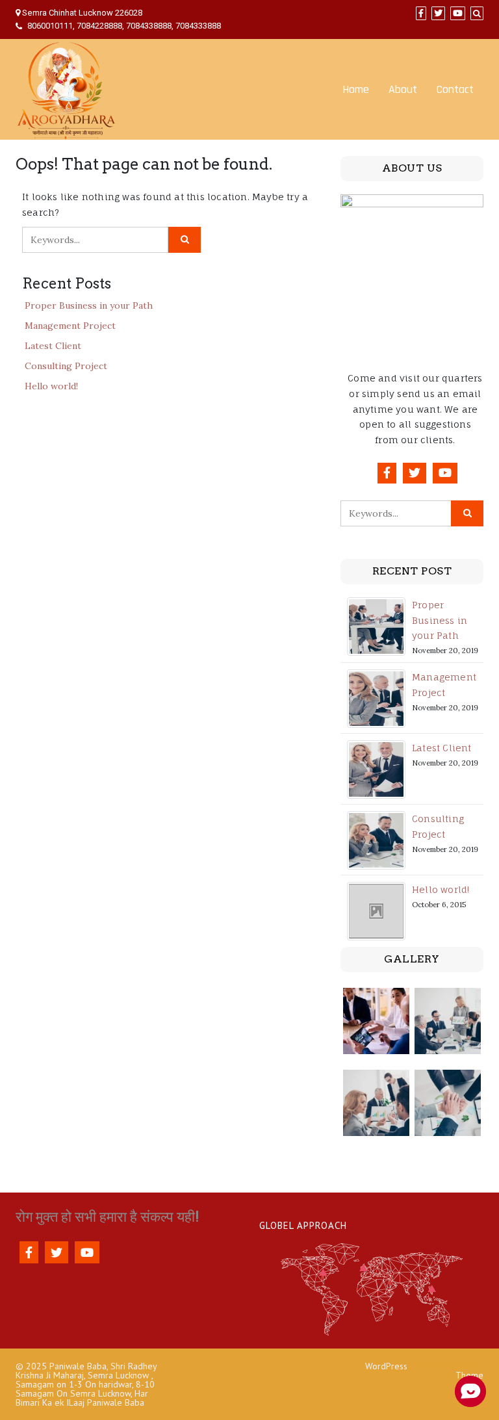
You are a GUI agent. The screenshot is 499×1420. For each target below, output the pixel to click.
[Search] (476, 13)
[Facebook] (421, 13)
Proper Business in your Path (89, 305)
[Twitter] (438, 13)
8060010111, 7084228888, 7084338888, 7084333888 (123, 26)
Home (355, 89)
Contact (455, 89)
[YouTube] (457, 13)
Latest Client (53, 346)
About (403, 89)
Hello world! (51, 386)
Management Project (70, 325)
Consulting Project (66, 366)
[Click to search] (184, 240)
